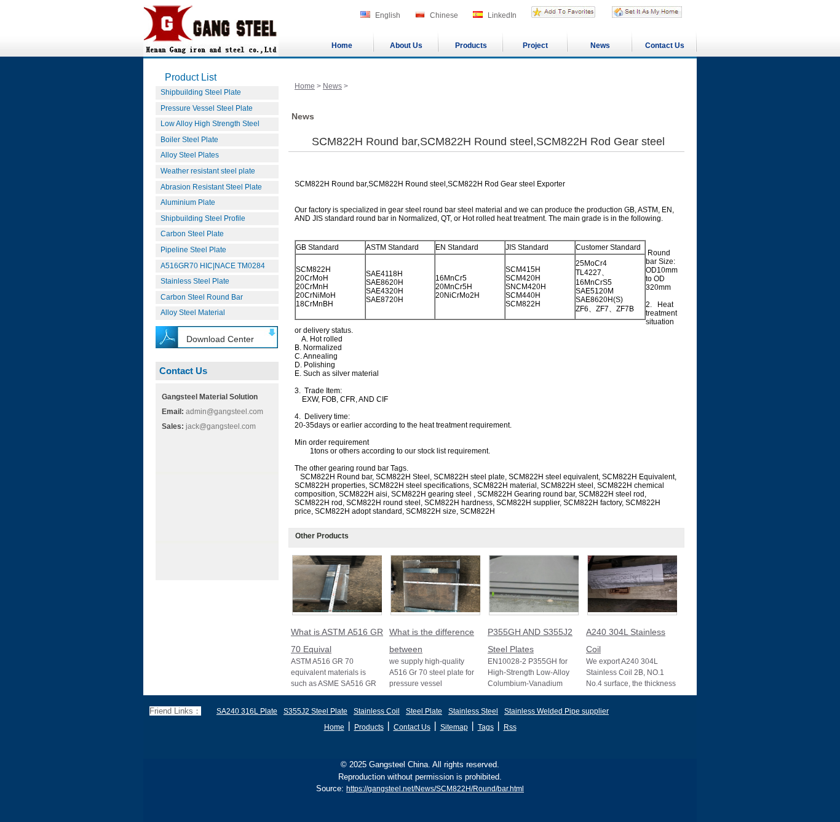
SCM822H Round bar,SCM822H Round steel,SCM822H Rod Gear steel (488, 141)
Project (535, 45)
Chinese (444, 15)
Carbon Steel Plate (192, 233)
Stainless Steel (473, 711)
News (600, 45)
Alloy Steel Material (192, 312)
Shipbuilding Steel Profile (202, 218)
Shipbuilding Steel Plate (200, 92)
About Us (406, 45)
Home (341, 45)
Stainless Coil (377, 711)
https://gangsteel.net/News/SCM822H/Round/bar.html (435, 788)
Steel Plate (424, 711)
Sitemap (454, 727)
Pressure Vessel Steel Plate (206, 108)
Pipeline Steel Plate (193, 249)
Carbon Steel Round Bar (201, 297)
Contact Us (664, 45)
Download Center (220, 339)
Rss (510, 727)
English (387, 15)
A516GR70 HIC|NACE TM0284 (212, 265)
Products (471, 45)
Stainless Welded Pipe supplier (556, 711)
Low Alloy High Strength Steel (210, 123)
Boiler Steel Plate (189, 139)
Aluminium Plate (187, 202)
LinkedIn (502, 15)
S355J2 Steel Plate (315, 711)
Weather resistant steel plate (207, 171)
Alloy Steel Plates (189, 155)
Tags (486, 727)
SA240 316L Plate (246, 711)
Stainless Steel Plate (194, 281)
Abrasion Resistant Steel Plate (211, 187)
